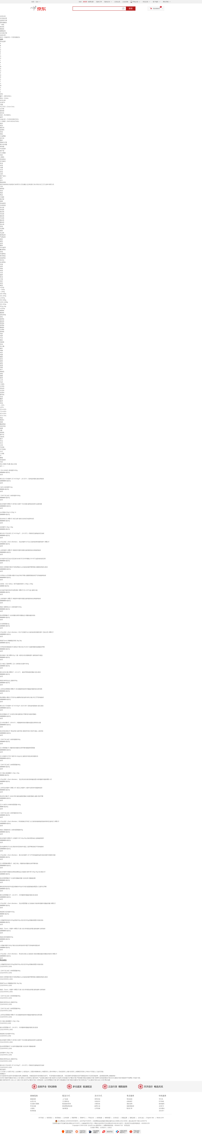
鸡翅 (1, 355)
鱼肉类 (2, 212)
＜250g (2, 291)
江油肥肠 (3, 136)
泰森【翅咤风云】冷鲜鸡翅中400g (11, 607)
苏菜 (1, 191)
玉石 (1, 451)
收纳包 (2, 27)
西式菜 (2, 199)
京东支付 (103, 1127)
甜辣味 (2, 331)
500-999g (3, 300)
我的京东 (107, 2)
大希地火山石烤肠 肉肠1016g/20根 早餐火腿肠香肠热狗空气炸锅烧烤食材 (23, 575)
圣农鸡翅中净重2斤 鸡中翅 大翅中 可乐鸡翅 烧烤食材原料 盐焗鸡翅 (21, 504)
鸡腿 (1, 350)
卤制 (1, 363)
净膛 (1, 367)
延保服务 (161, 1104)
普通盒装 (3, 235)
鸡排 (1, 155)
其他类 (2, 209)
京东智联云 (28, 1078)
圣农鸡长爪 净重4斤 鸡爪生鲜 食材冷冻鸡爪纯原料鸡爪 (17, 519)
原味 (1, 317)
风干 (1, 369)
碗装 (1, 245)
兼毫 (1, 458)
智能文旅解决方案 (88, 1078)
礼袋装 (2, 228)
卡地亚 (135, 1078)
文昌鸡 (2, 390)
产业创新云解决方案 (45, 1078)
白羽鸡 (2, 386)
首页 (1, 37)
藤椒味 (2, 327)
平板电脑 (80, 1078)
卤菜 (1, 285)
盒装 (1, 243)
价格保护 (129, 1101)
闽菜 (1, 193)
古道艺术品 (10, 1071)
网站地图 (107, 1080)
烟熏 (1, 376)
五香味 (2, 329)
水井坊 (2, 1078)
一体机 (2, 24)
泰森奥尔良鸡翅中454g (7, 912)
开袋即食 (3, 254)
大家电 (32, 1108)
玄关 (1, 443)
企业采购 (125, 2)
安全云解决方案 (116, 1078)
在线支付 (97, 1101)
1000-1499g (4, 302)
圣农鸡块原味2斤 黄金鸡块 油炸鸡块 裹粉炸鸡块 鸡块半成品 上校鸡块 (21, 731)
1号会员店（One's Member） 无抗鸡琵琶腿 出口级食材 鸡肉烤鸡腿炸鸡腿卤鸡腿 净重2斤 (28, 903)
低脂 (1, 422)
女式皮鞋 (59, 1078)
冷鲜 (1, 174)
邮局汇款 (97, 1106)
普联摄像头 (3, 22)
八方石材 (3, 1071)
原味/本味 (3, 315)
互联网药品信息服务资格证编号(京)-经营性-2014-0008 (110, 1121)
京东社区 (116, 1118)
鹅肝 (1, 140)
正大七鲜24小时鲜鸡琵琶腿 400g (10, 804)
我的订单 (99, 2)
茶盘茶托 (7, 37)
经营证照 (127, 1125)
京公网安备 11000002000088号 (68, 1121)
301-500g (3, 304)
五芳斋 (2, 109)
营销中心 (83, 1118)
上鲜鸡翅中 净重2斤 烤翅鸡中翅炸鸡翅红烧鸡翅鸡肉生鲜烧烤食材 (20, 598)
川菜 (1, 186)
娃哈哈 (2, 113)
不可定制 (3, 449)
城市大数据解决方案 (62, 1080)
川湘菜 (2, 197)
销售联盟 (107, 1118)
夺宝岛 (161, 1099)
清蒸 (1, 268)
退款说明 (129, 1104)
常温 (1, 163)
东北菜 (2, 207)
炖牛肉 (2, 138)
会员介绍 (33, 1101)
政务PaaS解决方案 (30, 1080)
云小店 (18, 1078)
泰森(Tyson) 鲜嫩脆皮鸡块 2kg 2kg (11, 640)
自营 (1, 474)
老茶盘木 (26, 1071)
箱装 (1, 239)
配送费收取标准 (67, 1106)
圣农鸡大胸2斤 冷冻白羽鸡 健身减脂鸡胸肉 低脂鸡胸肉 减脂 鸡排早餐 (21, 796)
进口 (1, 180)
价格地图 (65, 1078)
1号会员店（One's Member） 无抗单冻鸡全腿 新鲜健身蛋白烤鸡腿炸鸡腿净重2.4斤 (26, 779)
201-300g (3, 296)
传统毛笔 (3, 426)
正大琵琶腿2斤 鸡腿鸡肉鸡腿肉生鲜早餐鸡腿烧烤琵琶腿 (17, 748)
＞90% (2, 405)
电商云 (23, 1078)
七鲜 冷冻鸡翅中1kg (6, 487)
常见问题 (33, 1106)
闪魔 (1, 104)
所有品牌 (3, 41)
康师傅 (2, 111)
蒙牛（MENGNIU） (6, 96)
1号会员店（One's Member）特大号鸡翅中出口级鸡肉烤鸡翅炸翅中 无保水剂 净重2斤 (27, 632)
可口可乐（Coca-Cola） (7, 106)
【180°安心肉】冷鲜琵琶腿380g (10, 764)
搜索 (131, 8)
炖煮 (1, 270)
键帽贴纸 (3, 31)
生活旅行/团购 (34, 1104)
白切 (1, 273)
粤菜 (1, 195)
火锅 (1, 279)
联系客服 (33, 1111)
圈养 (1, 399)
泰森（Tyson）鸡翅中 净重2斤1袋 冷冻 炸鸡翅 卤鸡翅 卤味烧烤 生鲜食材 (22, 928)
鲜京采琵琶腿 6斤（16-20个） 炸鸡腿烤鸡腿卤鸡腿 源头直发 (19, 895)
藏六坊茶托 (70, 1071)
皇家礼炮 (84, 1080)
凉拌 (1, 266)
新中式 (2, 434)
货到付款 (97, 1099)
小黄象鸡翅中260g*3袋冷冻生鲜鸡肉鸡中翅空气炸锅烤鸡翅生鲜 (20, 945)
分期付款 (97, 1104)
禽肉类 (2, 220)
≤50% (2, 407)
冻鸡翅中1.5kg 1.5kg (6, 527)
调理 (1, 361)
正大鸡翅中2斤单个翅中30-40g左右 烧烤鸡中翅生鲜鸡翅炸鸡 (19, 756)
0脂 (1, 430)
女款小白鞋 (100, 1080)
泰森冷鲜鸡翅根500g (6, 937)
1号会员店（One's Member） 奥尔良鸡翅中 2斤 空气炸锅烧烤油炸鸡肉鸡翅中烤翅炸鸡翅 (27, 855)
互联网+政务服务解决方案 (102, 1078)
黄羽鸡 (2, 394)
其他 (1, 132)
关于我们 (41, 1118)
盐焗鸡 (2, 130)
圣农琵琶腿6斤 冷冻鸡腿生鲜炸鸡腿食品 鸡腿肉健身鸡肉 (17, 615)
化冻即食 (3, 262)
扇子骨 (2, 151)
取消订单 (129, 1108)
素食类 (2, 222)
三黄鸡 (2, 384)
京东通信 (161, 1108)
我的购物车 (156, 8)
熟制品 (2, 371)
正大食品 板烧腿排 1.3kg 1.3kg (9, 773)
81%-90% (3, 413)
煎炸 (1, 281)
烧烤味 (2, 319)
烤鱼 (1, 134)
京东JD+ (161, 1111)
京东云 (110, 1127)
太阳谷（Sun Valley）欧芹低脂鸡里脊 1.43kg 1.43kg (16, 584)
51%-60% (3, 409)
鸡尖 (1, 352)
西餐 (1, 201)
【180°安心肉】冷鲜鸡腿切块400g (11, 813)
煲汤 (1, 277)
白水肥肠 (3, 153)
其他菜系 (3, 203)
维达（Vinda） (4, 98)
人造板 (2, 453)
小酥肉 (2, 157)
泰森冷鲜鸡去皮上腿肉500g (8, 680)
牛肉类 (2, 218)
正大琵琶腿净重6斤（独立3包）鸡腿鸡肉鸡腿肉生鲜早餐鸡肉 (19, 863)
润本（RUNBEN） (6, 115)
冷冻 (1, 170)
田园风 (2, 432)
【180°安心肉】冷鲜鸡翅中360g (10, 495)
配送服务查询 (66, 1104)
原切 (1, 359)
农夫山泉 (3, 100)
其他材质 (3, 460)
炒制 (1, 373)
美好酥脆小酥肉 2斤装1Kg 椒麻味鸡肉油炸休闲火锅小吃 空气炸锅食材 (22, 697)
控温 (1, 165)
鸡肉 (1, 334)
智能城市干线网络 (126, 1078)
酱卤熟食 (3, 424)
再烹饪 (2, 260)
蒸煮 (1, 378)
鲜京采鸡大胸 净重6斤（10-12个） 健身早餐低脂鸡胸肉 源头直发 (20, 672)
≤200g (2, 287)
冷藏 (1, 167)
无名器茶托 (62, 1071)
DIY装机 (161, 1101)
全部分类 (3, 16)
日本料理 (3, 205)
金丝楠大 (19, 1071)
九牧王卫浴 (19, 1080)
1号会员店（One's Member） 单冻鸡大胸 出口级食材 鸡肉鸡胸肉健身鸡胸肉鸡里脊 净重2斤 (28, 954)
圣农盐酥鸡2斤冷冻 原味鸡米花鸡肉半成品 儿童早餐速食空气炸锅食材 (22, 846)
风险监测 (124, 1118)
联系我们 (49, 1118)
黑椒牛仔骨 (3, 142)
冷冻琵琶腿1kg (4, 624)
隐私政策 (132, 1118)
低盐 (1, 418)
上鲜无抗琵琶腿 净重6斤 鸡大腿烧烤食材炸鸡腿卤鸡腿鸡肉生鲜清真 (21, 689)
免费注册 (91, 2)
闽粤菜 (2, 188)
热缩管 (54, 1078)
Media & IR (160, 1118)
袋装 (1, 230)
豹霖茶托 (45, 1071)
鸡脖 (1, 336)
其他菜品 (3, 159)
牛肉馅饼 (3, 148)
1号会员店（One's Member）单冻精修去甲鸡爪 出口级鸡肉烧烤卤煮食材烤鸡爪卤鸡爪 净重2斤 (29, 821)
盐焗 (1, 365)
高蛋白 (2, 420)
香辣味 (2, 323)
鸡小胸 (2, 346)
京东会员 (117, 2)
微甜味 (2, 312)
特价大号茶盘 (90, 1071)
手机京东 (135, 2)
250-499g (3, 294)
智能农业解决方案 (75, 1080)
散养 (1, 401)
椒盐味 (2, 321)
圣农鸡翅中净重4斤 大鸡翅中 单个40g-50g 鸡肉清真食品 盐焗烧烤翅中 (22, 838)
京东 (46, 9)
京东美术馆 (3, 33)
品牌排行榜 (3, 20)
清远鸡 (2, 388)
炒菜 (1, 283)
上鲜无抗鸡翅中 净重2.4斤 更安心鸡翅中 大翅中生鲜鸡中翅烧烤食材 (21, 788)
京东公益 (141, 1118)
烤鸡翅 (2, 146)
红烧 (1, 264)
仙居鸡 (2, 392)
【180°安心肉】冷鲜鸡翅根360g (10, 739)
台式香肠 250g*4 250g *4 (8, 512)
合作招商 (66, 1118)
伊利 (1, 94)
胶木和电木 (53, 1071)
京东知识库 (3, 18)
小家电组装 (39, 1080)
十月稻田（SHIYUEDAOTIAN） (10, 121)
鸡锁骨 (2, 342)
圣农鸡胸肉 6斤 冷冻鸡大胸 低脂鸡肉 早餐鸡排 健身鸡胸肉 (18, 714)
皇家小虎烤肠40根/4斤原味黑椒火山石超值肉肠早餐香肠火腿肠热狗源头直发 (24, 567)
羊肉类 (2, 214)
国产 (1, 178)
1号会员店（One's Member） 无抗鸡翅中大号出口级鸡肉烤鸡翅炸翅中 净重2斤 (24, 542)
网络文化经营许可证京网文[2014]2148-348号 (108, 1123)
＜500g (2, 289)
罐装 (1, 241)
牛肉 (1, 338)
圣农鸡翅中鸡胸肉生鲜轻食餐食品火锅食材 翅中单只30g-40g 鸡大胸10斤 (23, 872)
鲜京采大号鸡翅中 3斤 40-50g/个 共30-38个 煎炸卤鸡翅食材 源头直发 (21, 706)
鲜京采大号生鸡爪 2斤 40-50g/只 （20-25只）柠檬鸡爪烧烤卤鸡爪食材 (22, 533)
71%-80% (3, 411)
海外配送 (65, 1108)
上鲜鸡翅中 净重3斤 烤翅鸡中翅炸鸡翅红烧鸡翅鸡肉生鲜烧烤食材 (20, 550)
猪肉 (1, 340)
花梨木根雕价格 (36, 1071)
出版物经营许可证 (87, 1123)
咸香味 (2, 310)
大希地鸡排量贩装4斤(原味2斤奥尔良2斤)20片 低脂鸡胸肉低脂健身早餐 (22, 647)
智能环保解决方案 (10, 1078)
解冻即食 (3, 249)
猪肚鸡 (2, 127)
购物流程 (33, 1099)
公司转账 (97, 1108)
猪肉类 (2, 216)
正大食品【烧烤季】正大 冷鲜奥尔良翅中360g (14, 664)
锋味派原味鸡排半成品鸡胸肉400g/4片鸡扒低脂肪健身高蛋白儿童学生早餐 (23, 886)
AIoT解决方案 (72, 1078)
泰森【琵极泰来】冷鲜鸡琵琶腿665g (11, 830)
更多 (1, 123)
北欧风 (2, 437)
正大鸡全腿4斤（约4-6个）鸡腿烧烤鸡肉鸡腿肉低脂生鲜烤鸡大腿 (20, 722)
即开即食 (3, 256)
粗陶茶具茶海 (80, 1071)
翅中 (1, 348)
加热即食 (3, 258)
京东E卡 (2, 102)
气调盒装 (3, 237)
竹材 (1, 462)
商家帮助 (74, 1118)
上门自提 (65, 1099)
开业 (1, 441)
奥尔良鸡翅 (3, 144)
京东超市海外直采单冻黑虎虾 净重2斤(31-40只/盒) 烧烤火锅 (18, 590)
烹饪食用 (3, 247)
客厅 (1, 439)
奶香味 (2, 325)
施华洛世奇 (6, 1080)
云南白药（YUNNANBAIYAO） (10, 119)
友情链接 (99, 1118)
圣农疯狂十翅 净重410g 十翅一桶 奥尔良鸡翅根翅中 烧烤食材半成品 (21, 655)
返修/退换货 (130, 1106)
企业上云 (13, 1080)
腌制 (1, 357)
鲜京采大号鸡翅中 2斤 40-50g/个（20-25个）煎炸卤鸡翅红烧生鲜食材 (22, 479)
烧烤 (1, 275)
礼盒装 (2, 233)
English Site (150, 1118)
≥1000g (2, 308)
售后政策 (129, 1099)
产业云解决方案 (92, 1080)
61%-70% (3, 415)
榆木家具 (35, 1078)
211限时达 (65, 1101)
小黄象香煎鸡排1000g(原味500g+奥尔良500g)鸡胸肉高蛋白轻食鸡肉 (21, 920)
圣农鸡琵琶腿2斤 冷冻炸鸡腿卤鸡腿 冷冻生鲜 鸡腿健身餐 (18, 878)
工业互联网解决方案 (49, 1080)
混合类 (2, 224)
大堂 (1, 445)
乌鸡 (1, 382)
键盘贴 (2, 29)
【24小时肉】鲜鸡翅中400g (9, 470)
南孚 (1, 117)
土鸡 (1, 380)
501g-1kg (3, 306)
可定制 (2, 447)
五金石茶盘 (99, 1071)
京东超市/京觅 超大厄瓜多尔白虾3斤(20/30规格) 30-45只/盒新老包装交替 (23, 558)
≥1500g (2, 298)
